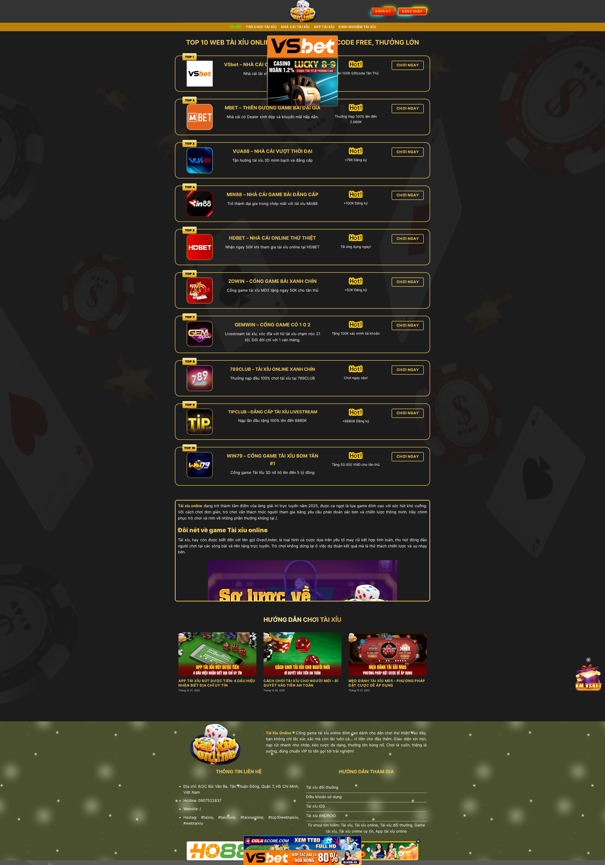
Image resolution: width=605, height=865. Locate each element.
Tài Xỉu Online (278, 733)
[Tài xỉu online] (302, 11)
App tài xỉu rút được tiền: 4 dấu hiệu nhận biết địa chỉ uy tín (216, 683)
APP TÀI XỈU (324, 27)
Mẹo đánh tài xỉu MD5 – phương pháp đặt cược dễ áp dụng (387, 683)
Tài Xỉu (235, 27)
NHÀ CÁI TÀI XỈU (295, 27)
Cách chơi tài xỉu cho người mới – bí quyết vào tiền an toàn (301, 683)
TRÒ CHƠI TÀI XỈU (261, 27)
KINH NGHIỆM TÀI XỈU (357, 27)
